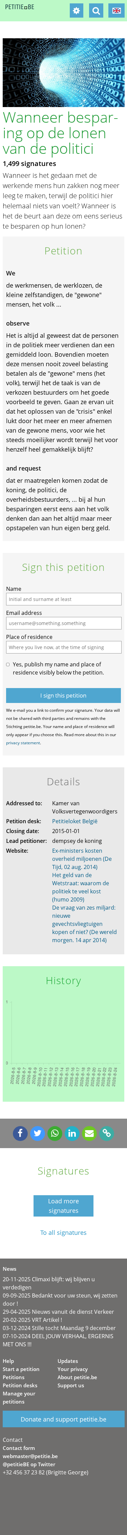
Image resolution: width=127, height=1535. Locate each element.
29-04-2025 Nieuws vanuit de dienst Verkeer (58, 1311)
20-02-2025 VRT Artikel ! (32, 1320)
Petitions (13, 1377)
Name (13, 589)
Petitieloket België (75, 821)
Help (8, 1360)
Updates (68, 1360)
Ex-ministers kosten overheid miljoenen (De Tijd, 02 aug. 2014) (82, 859)
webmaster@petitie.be (30, 1456)
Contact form (19, 1448)
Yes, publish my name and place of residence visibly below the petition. (58, 668)
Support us (71, 1385)
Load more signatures (63, 1206)
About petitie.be (77, 1377)
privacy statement (23, 743)
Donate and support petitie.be (63, 1419)
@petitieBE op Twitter (29, 1464)
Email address (24, 613)
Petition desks (20, 1385)
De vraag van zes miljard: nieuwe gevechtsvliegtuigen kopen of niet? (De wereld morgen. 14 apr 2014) (84, 924)
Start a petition (21, 1369)
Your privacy (73, 1369)
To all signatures (63, 1232)
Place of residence (29, 637)
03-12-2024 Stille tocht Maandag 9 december (59, 1328)
